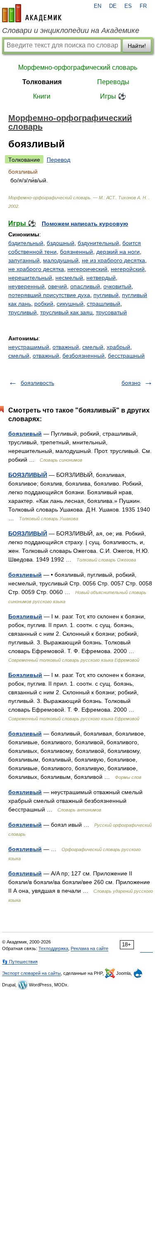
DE (113, 6)
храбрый (118, 347)
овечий (57, 286)
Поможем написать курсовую (85, 223)
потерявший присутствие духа (49, 295)
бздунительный (98, 243)
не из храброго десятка (113, 260)
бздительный (25, 243)
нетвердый (101, 277)
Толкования (42, 81)
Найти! (137, 45)
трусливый (22, 312)
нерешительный (30, 277)
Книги (41, 96)
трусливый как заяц (66, 312)
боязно (131, 383)
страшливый (103, 303)
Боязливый (25, 616)
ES (128, 6)
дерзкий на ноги (118, 251)
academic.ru (32, 13)
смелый (92, 347)
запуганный (24, 260)
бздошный (60, 243)
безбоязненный (83, 355)
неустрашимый (28, 347)
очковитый (117, 286)
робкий (43, 303)
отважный (65, 347)
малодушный (61, 260)
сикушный (70, 303)
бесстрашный (126, 355)
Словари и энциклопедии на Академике (70, 30)
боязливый (25, 433)
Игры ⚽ (113, 96)
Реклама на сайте (89, 948)
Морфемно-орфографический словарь (77, 67)
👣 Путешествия (20, 961)
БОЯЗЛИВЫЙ (27, 475)
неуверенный (26, 286)
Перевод (58, 159)
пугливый (106, 295)
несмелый (69, 277)
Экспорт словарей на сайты (31, 973)
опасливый (85, 286)
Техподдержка (53, 948)
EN (97, 6)
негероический (87, 269)
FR (143, 6)
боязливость (37, 383)
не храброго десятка (36, 269)
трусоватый (111, 312)
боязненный (76, 251)
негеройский (128, 269)
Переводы (113, 81)
